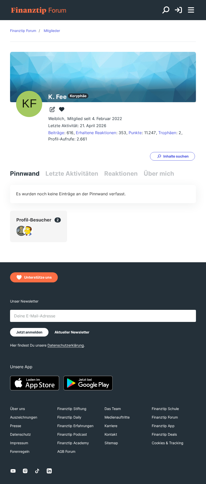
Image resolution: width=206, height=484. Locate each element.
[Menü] (191, 10)
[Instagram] (25, 471)
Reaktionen (121, 173)
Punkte (135, 132)
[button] (172, 156)
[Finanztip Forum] (39, 10)
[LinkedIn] (49, 471)
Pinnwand (24, 173)
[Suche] (166, 10)
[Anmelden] (178, 10)
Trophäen (167, 132)
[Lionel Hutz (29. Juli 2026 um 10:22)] (28, 231)
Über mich (159, 173)
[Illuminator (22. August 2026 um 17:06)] (21, 231)
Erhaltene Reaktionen (96, 132)
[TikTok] (37, 471)
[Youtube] (13, 471)
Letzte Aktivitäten (71, 173)
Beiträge (56, 132)
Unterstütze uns (38, 277)
